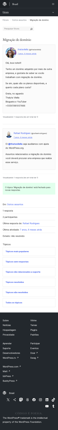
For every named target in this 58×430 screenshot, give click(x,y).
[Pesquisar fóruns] (31, 29)
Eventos (34, 348)
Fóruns (6, 12)
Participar (35, 343)
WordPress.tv (11, 357)
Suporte (7, 348)
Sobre (6, 320)
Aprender (7, 343)
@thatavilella (15, 144)
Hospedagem (9, 330)
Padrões (34, 334)
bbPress (8, 376)
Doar (34, 353)
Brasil (11, 393)
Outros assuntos (19, 20)
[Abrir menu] (53, 4)
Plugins (33, 330)
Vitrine (33, 320)
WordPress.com (12, 366)
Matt (6, 371)
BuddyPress (10, 381)
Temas (33, 325)
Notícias (7, 325)
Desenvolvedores (11, 353)
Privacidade (8, 334)
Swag (34, 357)
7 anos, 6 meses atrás (27, 54)
